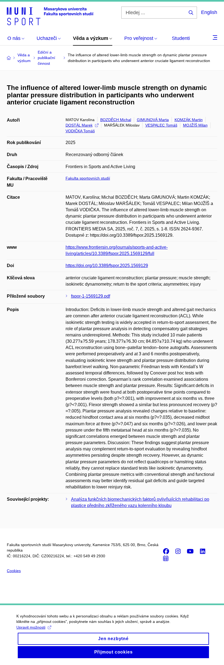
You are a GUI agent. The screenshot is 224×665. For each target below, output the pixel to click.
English (209, 12)
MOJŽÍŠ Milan (195, 125)
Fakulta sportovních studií (88, 178)
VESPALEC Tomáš (161, 125)
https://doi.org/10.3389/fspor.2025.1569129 (107, 265)
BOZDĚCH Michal (115, 120)
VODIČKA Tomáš (80, 131)
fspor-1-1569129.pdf (90, 296)
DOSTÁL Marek (79, 125)
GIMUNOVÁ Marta (153, 120)
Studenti (181, 38)
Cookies (14, 571)
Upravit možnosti (30, 627)
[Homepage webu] (50, 16)
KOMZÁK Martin (189, 120)
